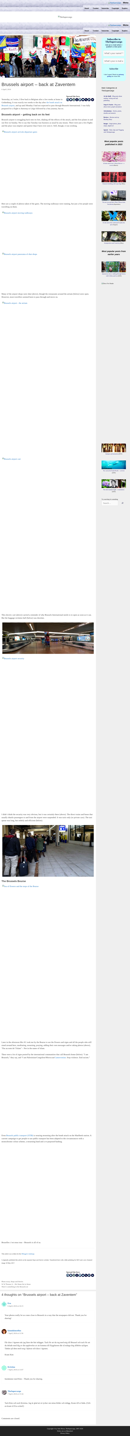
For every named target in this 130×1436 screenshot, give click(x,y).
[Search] (122, 503)
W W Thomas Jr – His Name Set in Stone (16, 1284)
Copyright (115, 8)
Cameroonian (60, 1057)
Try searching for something (110, 499)
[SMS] (79, 99)
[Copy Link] (86, 99)
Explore (124, 8)
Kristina (11, 1367)
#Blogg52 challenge (27, 1254)
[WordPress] (73, 99)
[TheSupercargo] (114, 3)
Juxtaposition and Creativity (112, 243)
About (86, 8)
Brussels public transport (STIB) (19, 1135)
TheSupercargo (14, 1391)
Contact (96, 8)
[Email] (82, 99)
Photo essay (6, 1282)
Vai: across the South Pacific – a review (114, 470)
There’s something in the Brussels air (15, 1287)
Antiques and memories (111, 454)
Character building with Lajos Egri (111, 184)
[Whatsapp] (76, 99)
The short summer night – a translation (113, 489)
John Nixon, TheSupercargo (66, 1428)
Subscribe (105, 8)
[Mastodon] (89, 99)
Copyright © (51, 1428)
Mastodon (69, 1431)
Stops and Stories (17, 1282)
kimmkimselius (14, 1330)
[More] (92, 99)
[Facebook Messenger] (70, 99)
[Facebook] (67, 99)
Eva (9, 1303)
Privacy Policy (65, 1433)
